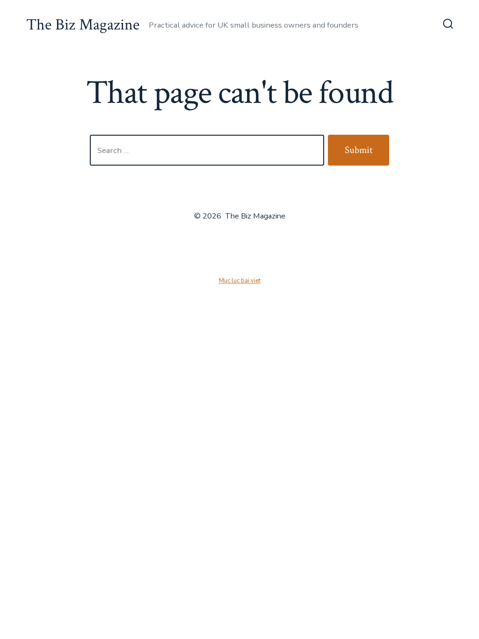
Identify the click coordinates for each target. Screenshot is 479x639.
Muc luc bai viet (240, 280)
